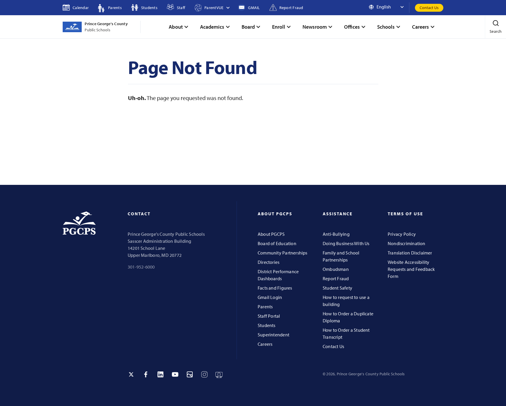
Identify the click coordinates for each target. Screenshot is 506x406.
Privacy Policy (402, 234)
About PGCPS (271, 234)
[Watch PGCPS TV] (219, 374)
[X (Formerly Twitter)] (131, 374)
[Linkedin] (160, 374)
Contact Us (429, 7)
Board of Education (277, 243)
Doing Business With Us (346, 243)
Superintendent (273, 335)
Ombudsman (336, 269)
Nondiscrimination (406, 243)
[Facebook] (145, 374)
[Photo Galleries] (189, 374)
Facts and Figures (275, 288)
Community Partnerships (282, 253)
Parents (265, 306)
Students (267, 325)
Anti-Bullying (336, 234)
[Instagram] (204, 374)
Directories (268, 262)
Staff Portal (269, 316)
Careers (265, 344)
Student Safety (337, 288)
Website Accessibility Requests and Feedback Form (411, 269)
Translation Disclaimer (410, 253)
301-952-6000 (141, 267)
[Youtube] (175, 374)
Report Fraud (336, 278)
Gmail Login (270, 297)
